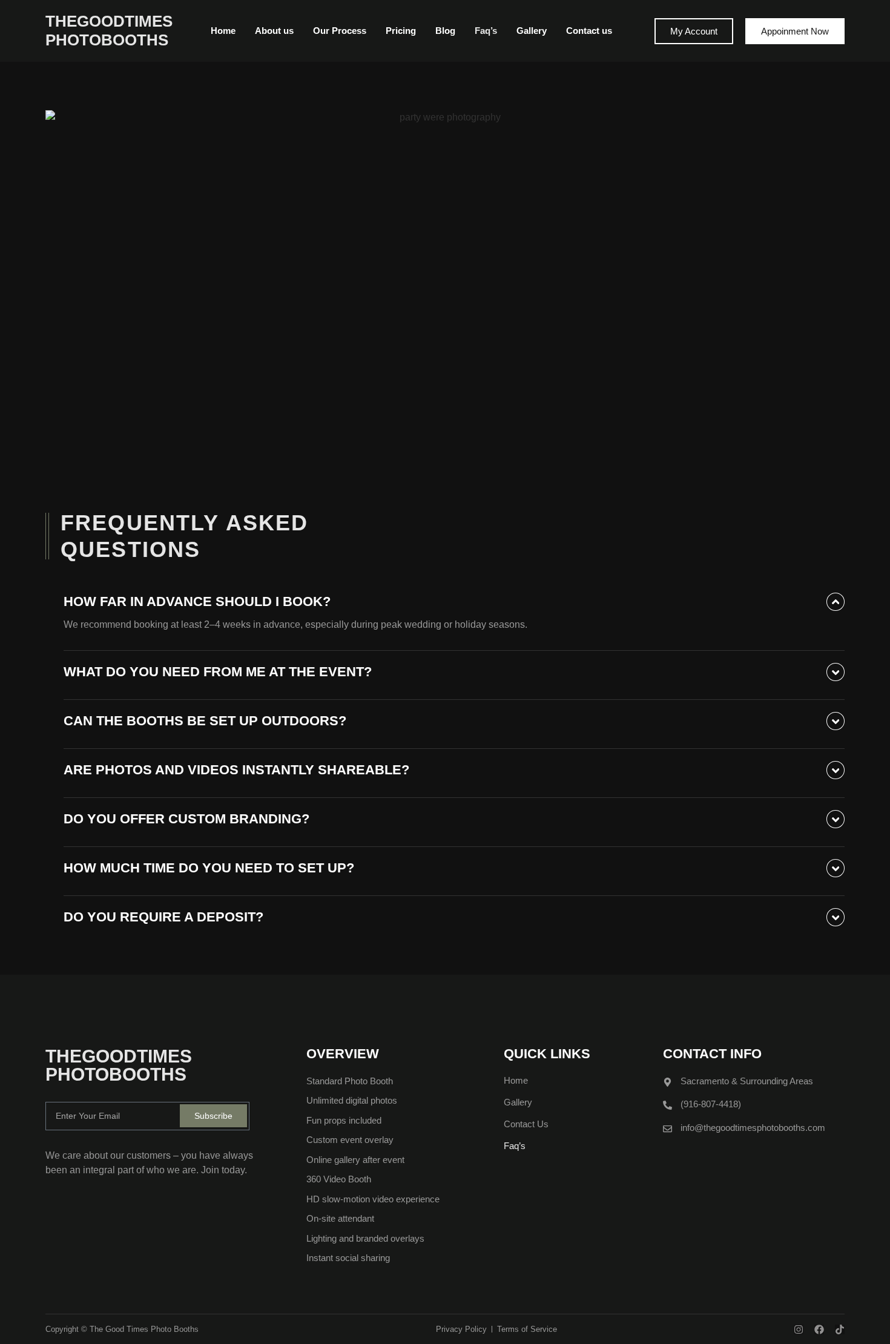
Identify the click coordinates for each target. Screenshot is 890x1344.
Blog (445, 30)
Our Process (339, 30)
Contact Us (526, 1124)
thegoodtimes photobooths (109, 30)
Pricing (401, 30)
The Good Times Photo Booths (144, 1329)
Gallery (531, 30)
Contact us (589, 30)
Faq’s (486, 30)
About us (274, 30)
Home (223, 30)
